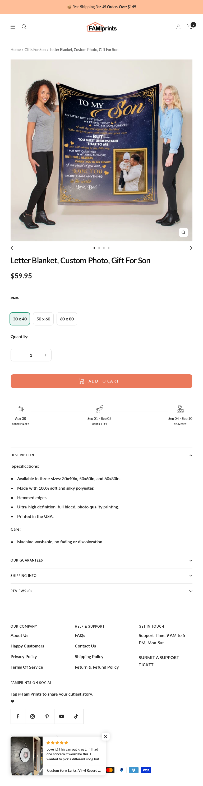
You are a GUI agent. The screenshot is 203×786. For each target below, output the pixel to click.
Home (16, 49)
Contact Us (85, 645)
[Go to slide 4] (108, 248)
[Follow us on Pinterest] (47, 716)
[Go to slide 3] (104, 248)
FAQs (80, 635)
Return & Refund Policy (97, 666)
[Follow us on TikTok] (76, 716)
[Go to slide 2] (99, 248)
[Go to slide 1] (94, 248)
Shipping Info (24, 576)
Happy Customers (27, 645)
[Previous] (13, 248)
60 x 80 (67, 318)
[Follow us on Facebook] (18, 716)
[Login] (178, 27)
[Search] (24, 26)
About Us (19, 635)
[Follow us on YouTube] (61, 716)
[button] (106, 737)
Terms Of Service (27, 666)
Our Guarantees (27, 560)
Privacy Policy (24, 656)
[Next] (190, 248)
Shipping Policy (89, 656)
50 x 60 (43, 318)
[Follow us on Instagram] (32, 716)
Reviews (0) (21, 591)
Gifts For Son (35, 49)
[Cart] (189, 26)
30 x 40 (20, 318)
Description (22, 455)
